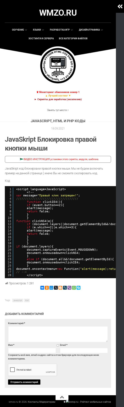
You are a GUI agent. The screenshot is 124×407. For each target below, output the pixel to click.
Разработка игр (60, 29)
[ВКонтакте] (42, 288)
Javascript (17, 300)
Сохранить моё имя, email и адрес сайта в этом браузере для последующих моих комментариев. (53, 357)
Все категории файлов (73, 38)
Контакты (33, 401)
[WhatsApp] (74, 288)
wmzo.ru (58, 13)
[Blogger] (60, 288)
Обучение (18, 29)
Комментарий (16, 323)
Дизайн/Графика (89, 29)
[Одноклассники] (47, 288)
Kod (27, 300)
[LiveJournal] (65, 288)
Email (63, 345)
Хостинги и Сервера (41, 38)
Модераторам (47, 401)
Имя (11, 345)
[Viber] (69, 288)
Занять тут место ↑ (58, 110)
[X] (56, 288)
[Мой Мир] (51, 288)
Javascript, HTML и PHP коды (58, 121)
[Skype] (78, 288)
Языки (37, 29)
